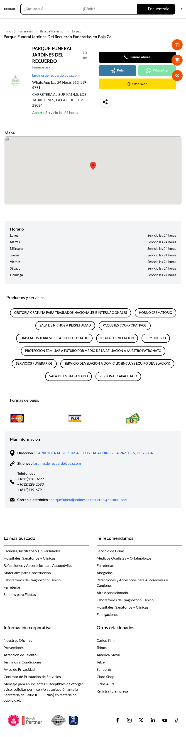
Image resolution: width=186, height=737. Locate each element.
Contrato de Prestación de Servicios (32, 677)
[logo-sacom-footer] (43, 720)
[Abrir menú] (181, 9)
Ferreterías (12, 587)
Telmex (102, 648)
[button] (93, 166)
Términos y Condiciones (22, 662)
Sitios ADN (105, 684)
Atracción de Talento (20, 655)
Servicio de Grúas (111, 551)
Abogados (105, 573)
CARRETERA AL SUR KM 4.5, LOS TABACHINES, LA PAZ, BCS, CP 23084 (94, 453)
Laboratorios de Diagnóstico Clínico (32, 580)
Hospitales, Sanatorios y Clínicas (29, 558)
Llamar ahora (140, 57)
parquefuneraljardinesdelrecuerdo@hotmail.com (89, 500)
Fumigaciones (107, 615)
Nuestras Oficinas (18, 640)
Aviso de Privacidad (19, 669)
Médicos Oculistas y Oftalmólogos (124, 558)
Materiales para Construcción (27, 573)
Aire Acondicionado (112, 593)
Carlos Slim (106, 640)
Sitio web (139, 84)
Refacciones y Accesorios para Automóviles (38, 565)
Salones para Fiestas (20, 595)
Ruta (120, 70)
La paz (76, 31)
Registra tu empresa (112, 691)
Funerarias (25, 31)
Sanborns (104, 669)
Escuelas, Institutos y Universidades (32, 551)
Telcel (101, 662)
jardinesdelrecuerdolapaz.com (56, 75)
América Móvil (108, 655)
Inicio (7, 31)
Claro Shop (105, 677)
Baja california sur (52, 31)
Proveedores (14, 648)
